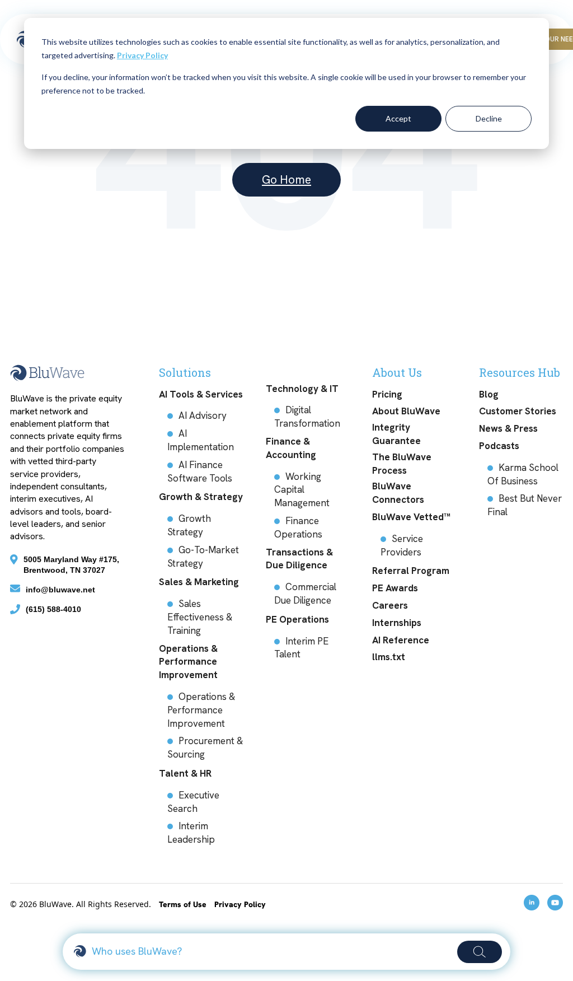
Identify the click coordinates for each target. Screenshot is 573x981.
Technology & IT (302, 388)
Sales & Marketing (199, 582)
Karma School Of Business (522, 474)
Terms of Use (184, 904)
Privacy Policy (142, 55)
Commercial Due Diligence (305, 593)
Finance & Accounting (291, 448)
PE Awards (395, 588)
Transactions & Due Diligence (299, 559)
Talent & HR (185, 773)
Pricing (387, 394)
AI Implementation (200, 440)
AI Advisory (203, 415)
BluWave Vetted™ (411, 517)
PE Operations (297, 619)
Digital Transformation (307, 416)
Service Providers (402, 545)
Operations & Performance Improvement (188, 661)
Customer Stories (517, 411)
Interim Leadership (191, 832)
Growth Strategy (189, 525)
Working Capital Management (302, 490)
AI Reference (400, 640)
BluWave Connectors (398, 493)
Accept (398, 118)
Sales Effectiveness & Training (199, 617)
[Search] (479, 952)
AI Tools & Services (201, 394)
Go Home (286, 179)
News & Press (508, 428)
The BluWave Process (401, 464)
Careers (390, 605)
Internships (396, 622)
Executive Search (193, 802)
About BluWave (406, 411)
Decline (489, 118)
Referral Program (410, 570)
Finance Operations (298, 527)
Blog (489, 394)
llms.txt (388, 657)
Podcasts (499, 446)
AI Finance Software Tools (199, 471)
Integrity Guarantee (396, 434)
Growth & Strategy (201, 496)
